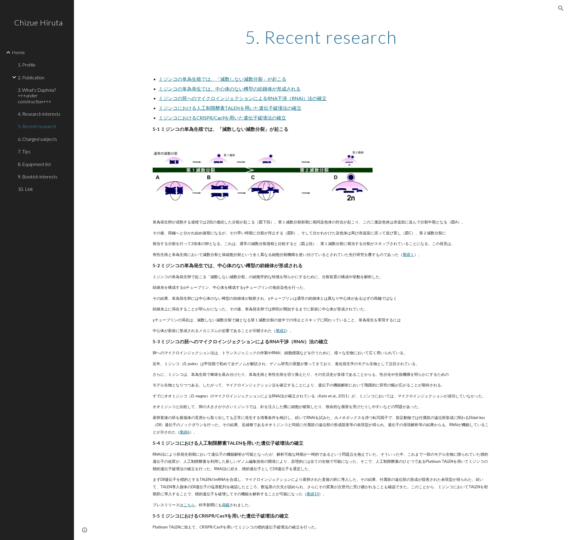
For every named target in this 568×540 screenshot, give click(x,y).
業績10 (312, 493)
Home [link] (18, 52)
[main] (321, 37)
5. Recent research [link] (37, 126)
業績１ (408, 254)
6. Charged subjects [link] (37, 139)
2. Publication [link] (31, 77)
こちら (189, 504)
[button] (561, 8)
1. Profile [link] (27, 64)
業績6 (185, 432)
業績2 (281, 330)
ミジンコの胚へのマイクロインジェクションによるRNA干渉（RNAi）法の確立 (243, 98)
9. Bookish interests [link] (37, 176)
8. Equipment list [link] (34, 164)
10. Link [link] (25, 189)
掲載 (226, 504)
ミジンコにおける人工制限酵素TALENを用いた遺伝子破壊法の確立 (230, 108)
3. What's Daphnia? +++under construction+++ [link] (37, 95)
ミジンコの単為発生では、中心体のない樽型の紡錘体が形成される (230, 88)
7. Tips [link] (24, 151)
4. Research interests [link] (39, 114)
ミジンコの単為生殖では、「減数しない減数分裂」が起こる (222, 79)
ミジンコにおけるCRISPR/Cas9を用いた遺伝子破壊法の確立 (222, 117)
